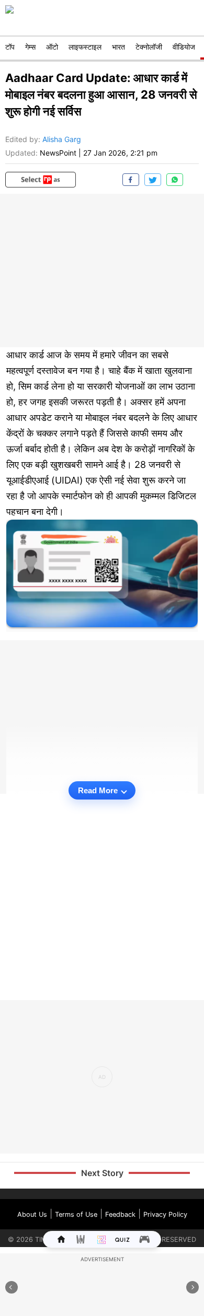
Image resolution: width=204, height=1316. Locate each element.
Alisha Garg (61, 139)
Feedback (120, 1214)
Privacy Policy (165, 1214)
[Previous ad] (11, 1287)
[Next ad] (192, 1287)
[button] (40, 179)
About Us (32, 1214)
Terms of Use (76, 1214)
